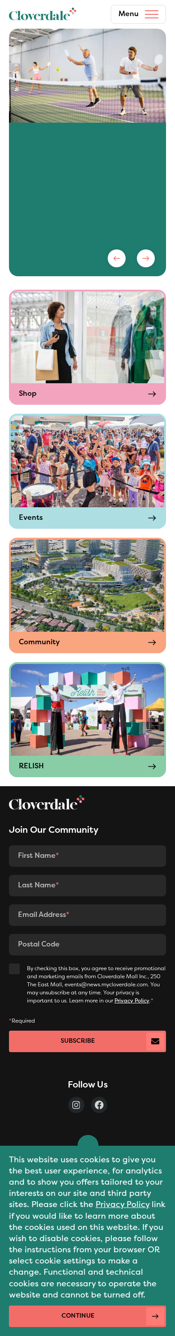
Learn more (47, 215)
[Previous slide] (117, 258)
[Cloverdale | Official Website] (42, 14)
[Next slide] (146, 258)
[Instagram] (76, 1105)
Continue (77, 1316)
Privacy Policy (122, 1205)
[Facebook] (99, 1105)
